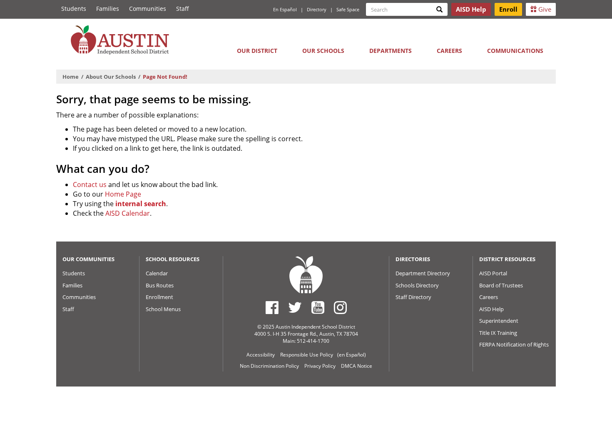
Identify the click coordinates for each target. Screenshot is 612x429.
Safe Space (347, 9)
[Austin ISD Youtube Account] (317, 307)
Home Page (123, 194)
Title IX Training (498, 333)
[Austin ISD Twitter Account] (295, 307)
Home (70, 76)
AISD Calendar (127, 213)
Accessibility (260, 354)
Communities (147, 8)
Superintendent (498, 320)
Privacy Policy (320, 365)
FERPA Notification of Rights (514, 344)
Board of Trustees (501, 285)
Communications (515, 51)
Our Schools (323, 51)
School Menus (163, 309)
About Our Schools (111, 76)
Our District (257, 51)
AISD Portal (493, 273)
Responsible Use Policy (306, 354)
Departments (390, 51)
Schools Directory (417, 285)
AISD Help (491, 309)
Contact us (90, 184)
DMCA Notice (356, 365)
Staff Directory (413, 297)
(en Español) (351, 354)
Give (544, 9)
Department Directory (423, 273)
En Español (285, 9)
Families (107, 8)
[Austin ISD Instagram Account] (340, 307)
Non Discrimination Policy (269, 365)
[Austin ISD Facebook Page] (272, 307)
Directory (316, 9)
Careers (449, 51)
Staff (182, 8)
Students (73, 8)
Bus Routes (160, 285)
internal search (140, 203)
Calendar (157, 273)
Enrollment (159, 297)
